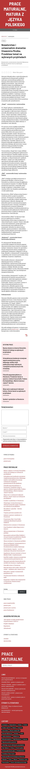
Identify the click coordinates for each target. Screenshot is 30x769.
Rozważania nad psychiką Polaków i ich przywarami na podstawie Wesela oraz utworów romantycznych (15, 536)
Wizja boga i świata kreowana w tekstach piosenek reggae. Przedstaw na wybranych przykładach (14, 504)
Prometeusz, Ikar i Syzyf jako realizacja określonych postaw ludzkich (12, 520)
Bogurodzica (12, 725)
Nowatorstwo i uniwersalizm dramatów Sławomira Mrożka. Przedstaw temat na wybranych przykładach (14, 63)
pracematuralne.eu (20, 766)
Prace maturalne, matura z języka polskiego (15, 14)
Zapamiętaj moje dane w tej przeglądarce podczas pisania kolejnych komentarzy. (15, 440)
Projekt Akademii (9, 623)
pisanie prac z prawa (10, 607)
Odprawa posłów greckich (9, 742)
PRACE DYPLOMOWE (7, 689)
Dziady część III (6, 727)
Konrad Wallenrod (7, 733)
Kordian (16, 733)
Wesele (15, 759)
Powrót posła (19, 748)
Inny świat (5, 730)
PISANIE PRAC (5, 682)
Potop (12, 748)
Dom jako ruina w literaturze (12, 565)
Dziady (25, 725)
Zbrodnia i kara (23, 759)
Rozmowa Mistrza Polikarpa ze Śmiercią (13, 756)
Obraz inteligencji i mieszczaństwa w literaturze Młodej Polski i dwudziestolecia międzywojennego (15, 545)
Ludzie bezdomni (6, 736)
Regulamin (7, 626)
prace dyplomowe (9, 610)
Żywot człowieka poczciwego (19, 762)
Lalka (21, 733)
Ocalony (25, 739)
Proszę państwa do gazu (8, 750)
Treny (10, 759)
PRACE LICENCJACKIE (7, 693)
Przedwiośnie (20, 750)
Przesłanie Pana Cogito (8, 753)
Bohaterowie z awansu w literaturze (14, 525)
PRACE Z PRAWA (6, 684)
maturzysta (6, 354)
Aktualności (7, 628)
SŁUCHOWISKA (6, 710)
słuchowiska (7, 641)
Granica (20, 727)
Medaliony (16, 736)
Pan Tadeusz (5, 748)
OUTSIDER (4, 706)
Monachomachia (6, 739)
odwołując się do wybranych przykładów (13, 745)
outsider (6, 638)
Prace (3, 40)
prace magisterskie (9, 603)
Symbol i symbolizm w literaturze (13, 399)
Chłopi (20, 725)
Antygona (5, 725)
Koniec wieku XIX (15, 730)
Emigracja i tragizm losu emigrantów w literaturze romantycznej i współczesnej (14, 581)
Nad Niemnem (17, 739)
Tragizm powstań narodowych (12, 512)
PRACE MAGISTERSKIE (8, 678)
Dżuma (14, 727)
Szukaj (5, 589)
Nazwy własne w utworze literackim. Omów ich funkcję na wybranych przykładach (14, 350)
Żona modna (5, 762)
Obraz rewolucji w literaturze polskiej (14, 541)
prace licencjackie (9, 458)
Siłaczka (4, 759)
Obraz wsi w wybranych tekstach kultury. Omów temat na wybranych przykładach (14, 391)
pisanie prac (15, 329)
